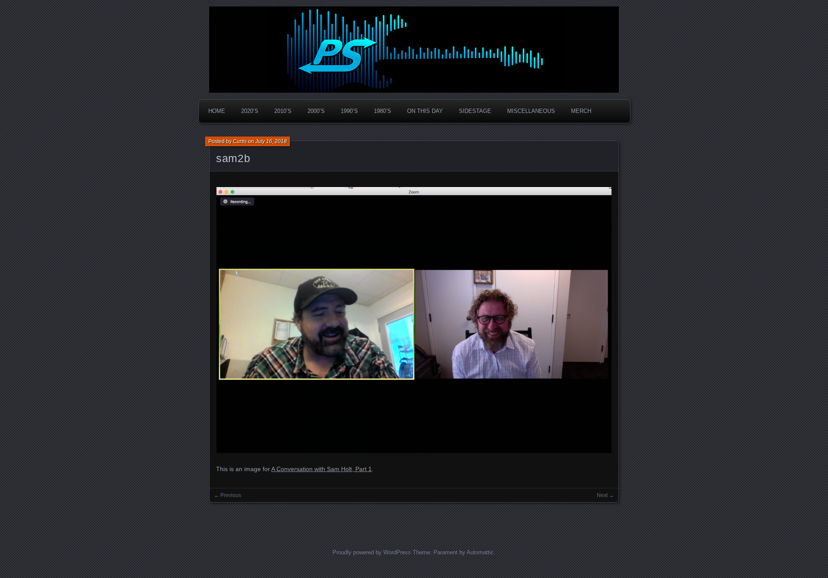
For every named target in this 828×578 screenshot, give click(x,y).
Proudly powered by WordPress (371, 552)
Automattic (480, 552)
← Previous (227, 495)
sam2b (233, 158)
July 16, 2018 (271, 141)
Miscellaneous (531, 111)
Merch (581, 111)
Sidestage (475, 111)
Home (216, 111)
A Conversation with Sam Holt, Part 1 (321, 469)
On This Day (425, 111)
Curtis (240, 141)
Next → (605, 495)
